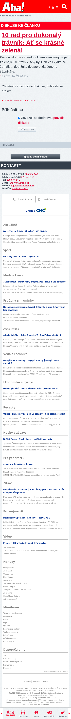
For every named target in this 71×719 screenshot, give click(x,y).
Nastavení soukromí (56, 700)
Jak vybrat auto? (10, 599)
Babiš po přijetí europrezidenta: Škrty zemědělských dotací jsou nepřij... (32, 236)
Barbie (5, 619)
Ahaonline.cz (7, 15)
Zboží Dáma (8, 577)
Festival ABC (44, 518)
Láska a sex (63, 716)
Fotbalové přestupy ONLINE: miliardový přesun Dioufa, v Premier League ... (33, 264)
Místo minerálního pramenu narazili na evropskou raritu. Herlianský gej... (32, 447)
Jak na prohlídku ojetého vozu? (15, 583)
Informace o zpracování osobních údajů (21, 700)
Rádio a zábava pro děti (12, 662)
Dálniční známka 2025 (50, 335)
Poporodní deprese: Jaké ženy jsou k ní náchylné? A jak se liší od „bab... (32, 503)
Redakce (37, 681)
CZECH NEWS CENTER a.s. (36, 688)
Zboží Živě (7, 571)
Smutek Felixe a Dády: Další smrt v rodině (20, 289)
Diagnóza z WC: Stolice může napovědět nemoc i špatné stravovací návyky (33, 497)
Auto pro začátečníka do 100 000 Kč (18, 590)
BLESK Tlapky (10, 439)
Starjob (6, 655)
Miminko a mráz (45, 307)
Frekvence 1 (8, 665)
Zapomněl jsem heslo (13, 100)
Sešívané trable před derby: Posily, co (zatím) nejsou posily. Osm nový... (32, 261)
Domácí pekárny (35, 414)
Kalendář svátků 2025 (29, 231)
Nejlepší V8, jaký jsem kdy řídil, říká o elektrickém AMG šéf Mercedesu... (32, 346)
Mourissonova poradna (14, 518)
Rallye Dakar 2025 (29, 335)
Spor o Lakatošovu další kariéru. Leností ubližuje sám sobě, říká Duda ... (32, 267)
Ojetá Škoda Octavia (11, 596)
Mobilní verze (48, 199)
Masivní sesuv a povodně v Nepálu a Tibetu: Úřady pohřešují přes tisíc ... (32, 239)
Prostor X (8, 543)
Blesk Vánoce (10, 231)
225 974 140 (31, 174)
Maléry (36, 716)
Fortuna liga (41, 543)
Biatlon (22, 256)
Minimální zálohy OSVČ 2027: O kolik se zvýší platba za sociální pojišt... (32, 399)
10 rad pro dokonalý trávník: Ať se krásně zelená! (33, 42)
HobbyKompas (9, 587)
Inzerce (27, 681)
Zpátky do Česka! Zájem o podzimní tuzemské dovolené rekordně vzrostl (32, 443)
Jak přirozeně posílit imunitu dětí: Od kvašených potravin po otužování (31, 321)
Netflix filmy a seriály (43, 439)
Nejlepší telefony (36, 360)
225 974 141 (13, 179)
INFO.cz (45, 231)
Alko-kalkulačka (11, 335)
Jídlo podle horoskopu (55, 414)
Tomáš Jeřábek (9, 554)
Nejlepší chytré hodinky (14, 360)
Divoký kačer (25, 439)
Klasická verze (24, 199)
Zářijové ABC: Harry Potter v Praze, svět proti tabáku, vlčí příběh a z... (31, 522)
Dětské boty (8, 635)
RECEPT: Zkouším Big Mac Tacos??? (18, 472)
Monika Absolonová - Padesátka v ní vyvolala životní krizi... (27, 314)
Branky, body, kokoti (24, 543)
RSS (45, 681)
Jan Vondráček (9, 547)
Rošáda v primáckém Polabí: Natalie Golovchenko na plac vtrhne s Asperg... (34, 292)
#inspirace (8, 464)
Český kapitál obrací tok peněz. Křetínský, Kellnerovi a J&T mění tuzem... (32, 393)
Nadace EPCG (51, 389)
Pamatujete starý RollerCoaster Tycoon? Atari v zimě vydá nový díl (30, 525)
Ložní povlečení (9, 638)
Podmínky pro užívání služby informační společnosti (35, 698)
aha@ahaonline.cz (19, 182)
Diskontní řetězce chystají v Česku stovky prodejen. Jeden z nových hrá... (33, 396)
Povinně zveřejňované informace (35, 705)
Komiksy (31, 518)
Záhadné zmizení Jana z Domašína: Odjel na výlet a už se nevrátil (29, 286)
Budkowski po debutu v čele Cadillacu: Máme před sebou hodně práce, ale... (33, 343)
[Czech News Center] (41, 210)
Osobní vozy (8, 574)
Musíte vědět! (49, 716)
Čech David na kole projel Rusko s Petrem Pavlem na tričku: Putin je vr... (32, 242)
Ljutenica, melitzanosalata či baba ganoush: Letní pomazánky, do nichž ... (32, 425)
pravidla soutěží (20, 188)
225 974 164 (27, 177)
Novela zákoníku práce (32, 389)
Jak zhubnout (9, 282)
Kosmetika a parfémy (11, 629)
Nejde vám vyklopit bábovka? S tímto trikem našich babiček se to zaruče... (33, 418)
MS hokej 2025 (10, 256)
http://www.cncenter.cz (22, 185)
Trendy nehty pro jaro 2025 (31, 282)
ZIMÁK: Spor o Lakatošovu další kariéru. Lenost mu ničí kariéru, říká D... (32, 551)
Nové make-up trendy (55, 282)
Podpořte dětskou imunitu (15, 489)
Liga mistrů (33, 256)
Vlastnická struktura (13, 702)
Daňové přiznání (11, 389)
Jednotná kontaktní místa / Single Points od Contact (43, 702)
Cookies (42, 700)
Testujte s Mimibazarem (12, 613)
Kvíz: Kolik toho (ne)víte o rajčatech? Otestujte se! (23, 421)
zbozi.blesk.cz (9, 580)
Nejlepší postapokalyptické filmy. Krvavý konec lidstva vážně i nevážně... (32, 371)
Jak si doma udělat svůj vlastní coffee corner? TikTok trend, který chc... (32, 469)
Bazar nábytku (9, 641)
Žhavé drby (23, 716)
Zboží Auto (7, 593)
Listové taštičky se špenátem (15, 318)
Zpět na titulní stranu (36, 156)
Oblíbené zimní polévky (14, 414)
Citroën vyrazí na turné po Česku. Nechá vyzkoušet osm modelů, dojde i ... (33, 340)
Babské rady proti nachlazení (43, 489)
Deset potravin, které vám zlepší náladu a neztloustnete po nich (28, 500)
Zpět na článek (15, 76)
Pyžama (6, 626)
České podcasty (10, 659)
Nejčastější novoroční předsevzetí (19, 307)
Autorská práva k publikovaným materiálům (35, 695)
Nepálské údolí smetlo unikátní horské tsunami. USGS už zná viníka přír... (33, 368)
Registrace (32, 100)
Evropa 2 (7, 668)
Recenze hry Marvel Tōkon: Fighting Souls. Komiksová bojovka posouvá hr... (34, 528)
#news (30, 464)
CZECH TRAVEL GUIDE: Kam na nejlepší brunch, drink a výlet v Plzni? (31, 475)
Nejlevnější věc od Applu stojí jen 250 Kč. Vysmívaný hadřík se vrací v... (32, 374)
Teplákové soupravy (11, 632)
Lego (5, 623)
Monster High (8, 616)
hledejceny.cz (8, 568)
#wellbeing (20, 464)
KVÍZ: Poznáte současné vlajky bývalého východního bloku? (27, 450)
